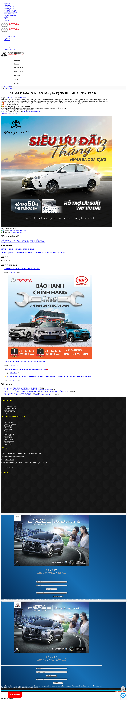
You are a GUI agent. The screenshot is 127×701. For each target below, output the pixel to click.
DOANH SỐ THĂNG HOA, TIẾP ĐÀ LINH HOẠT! (17, 249)
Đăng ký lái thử (9, 8)
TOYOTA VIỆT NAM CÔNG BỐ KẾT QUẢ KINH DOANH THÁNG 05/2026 (29, 395)
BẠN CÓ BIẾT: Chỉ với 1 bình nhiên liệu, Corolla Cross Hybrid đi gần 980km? (28, 390)
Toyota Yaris (8, 431)
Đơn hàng (7, 38)
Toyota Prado (8, 426)
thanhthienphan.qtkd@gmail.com (14, 456)
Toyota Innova (8, 422)
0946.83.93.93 (9, 460)
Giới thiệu (7, 3)
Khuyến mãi (17, 75)
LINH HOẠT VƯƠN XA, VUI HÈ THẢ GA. (18, 393)
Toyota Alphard (9, 434)
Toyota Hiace (8, 442)
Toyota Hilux (8, 444)
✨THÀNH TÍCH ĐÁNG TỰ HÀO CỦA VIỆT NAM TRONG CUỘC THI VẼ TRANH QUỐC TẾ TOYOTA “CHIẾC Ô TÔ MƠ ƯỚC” (48, 376)
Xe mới (16, 64)
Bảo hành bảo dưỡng (10, 12)
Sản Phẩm (7, 5)
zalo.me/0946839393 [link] (17, 232)
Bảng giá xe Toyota (10, 10)
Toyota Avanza (8, 437)
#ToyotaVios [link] (9, 113)
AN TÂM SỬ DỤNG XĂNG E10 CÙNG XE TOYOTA (22, 269)
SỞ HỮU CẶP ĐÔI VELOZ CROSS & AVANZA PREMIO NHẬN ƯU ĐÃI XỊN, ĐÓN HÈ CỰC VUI (33, 252)
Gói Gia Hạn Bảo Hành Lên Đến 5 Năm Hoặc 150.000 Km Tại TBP (25, 362)
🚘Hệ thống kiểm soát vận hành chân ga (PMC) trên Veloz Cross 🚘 (26, 369)
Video (6, 17)
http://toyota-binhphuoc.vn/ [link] (18, 230)
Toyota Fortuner (9, 441)
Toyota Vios (8, 427)
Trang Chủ (7, 87)
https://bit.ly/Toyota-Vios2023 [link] (31, 111)
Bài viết (3, 261)
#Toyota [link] (3, 113)
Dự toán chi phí (9, 7)
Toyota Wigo (8, 429)
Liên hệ (6, 20)
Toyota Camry (8, 439)
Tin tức (6, 18)
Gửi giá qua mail (9, 13)
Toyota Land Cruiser (10, 424)
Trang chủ (17, 60)
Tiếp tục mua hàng (9, 49)
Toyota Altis (8, 436)
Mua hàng (7, 40)
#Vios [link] (15, 113)
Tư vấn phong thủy (10, 15)
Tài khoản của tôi (9, 36)
